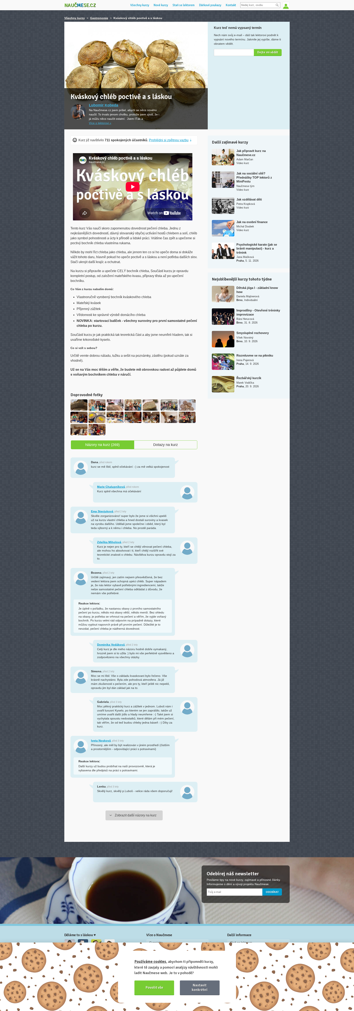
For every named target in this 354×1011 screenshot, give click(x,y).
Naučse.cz (80, 5)
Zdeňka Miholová (109, 542)
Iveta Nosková (101, 740)
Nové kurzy (161, 5)
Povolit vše (154, 987)
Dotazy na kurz (165, 445)
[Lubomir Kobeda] (78, 112)
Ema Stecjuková (102, 511)
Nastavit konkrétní (200, 987)
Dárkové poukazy (210, 5)
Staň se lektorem (183, 5)
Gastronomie (99, 18)
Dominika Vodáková (111, 644)
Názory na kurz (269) (102, 445)
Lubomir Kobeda (103, 105)
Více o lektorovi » (100, 123)
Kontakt (231, 5)
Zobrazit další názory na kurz (136, 815)
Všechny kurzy (139, 5)
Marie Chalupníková (111, 486)
